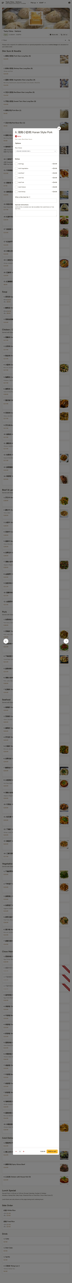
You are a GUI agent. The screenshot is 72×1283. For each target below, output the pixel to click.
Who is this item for (22, 197)
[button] (6, 643)
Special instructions (22, 205)
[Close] (59, 128)
